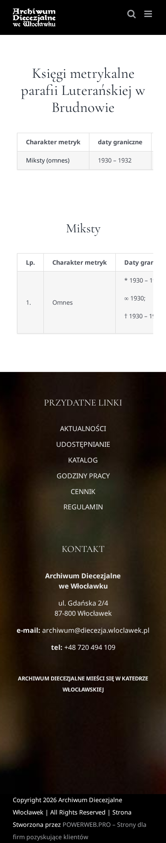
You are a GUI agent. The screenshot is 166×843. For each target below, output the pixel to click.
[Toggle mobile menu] (148, 13)
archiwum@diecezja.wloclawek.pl (95, 630)
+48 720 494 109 (89, 647)
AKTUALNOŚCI (83, 428)
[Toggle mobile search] (131, 13)
